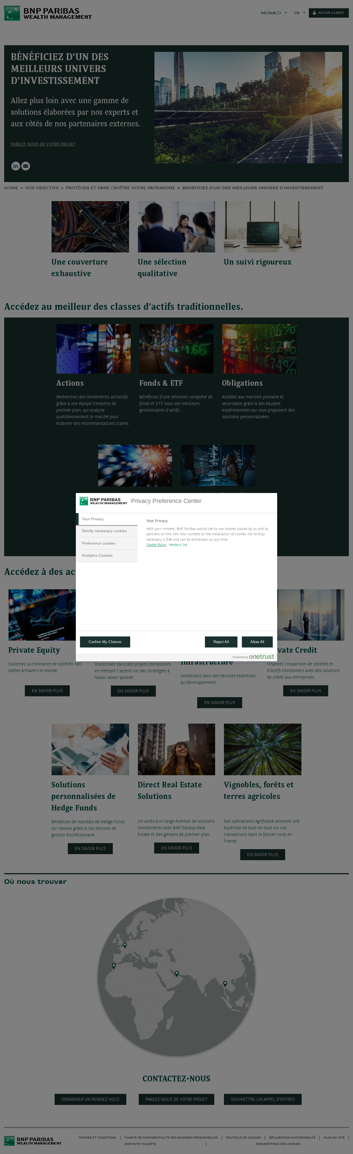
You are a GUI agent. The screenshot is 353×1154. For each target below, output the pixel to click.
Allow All (257, 642)
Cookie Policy (156, 545)
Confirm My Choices (105, 642)
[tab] (107, 519)
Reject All (221, 642)
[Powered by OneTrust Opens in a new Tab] (253, 657)
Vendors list (178, 545)
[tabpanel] (209, 535)
